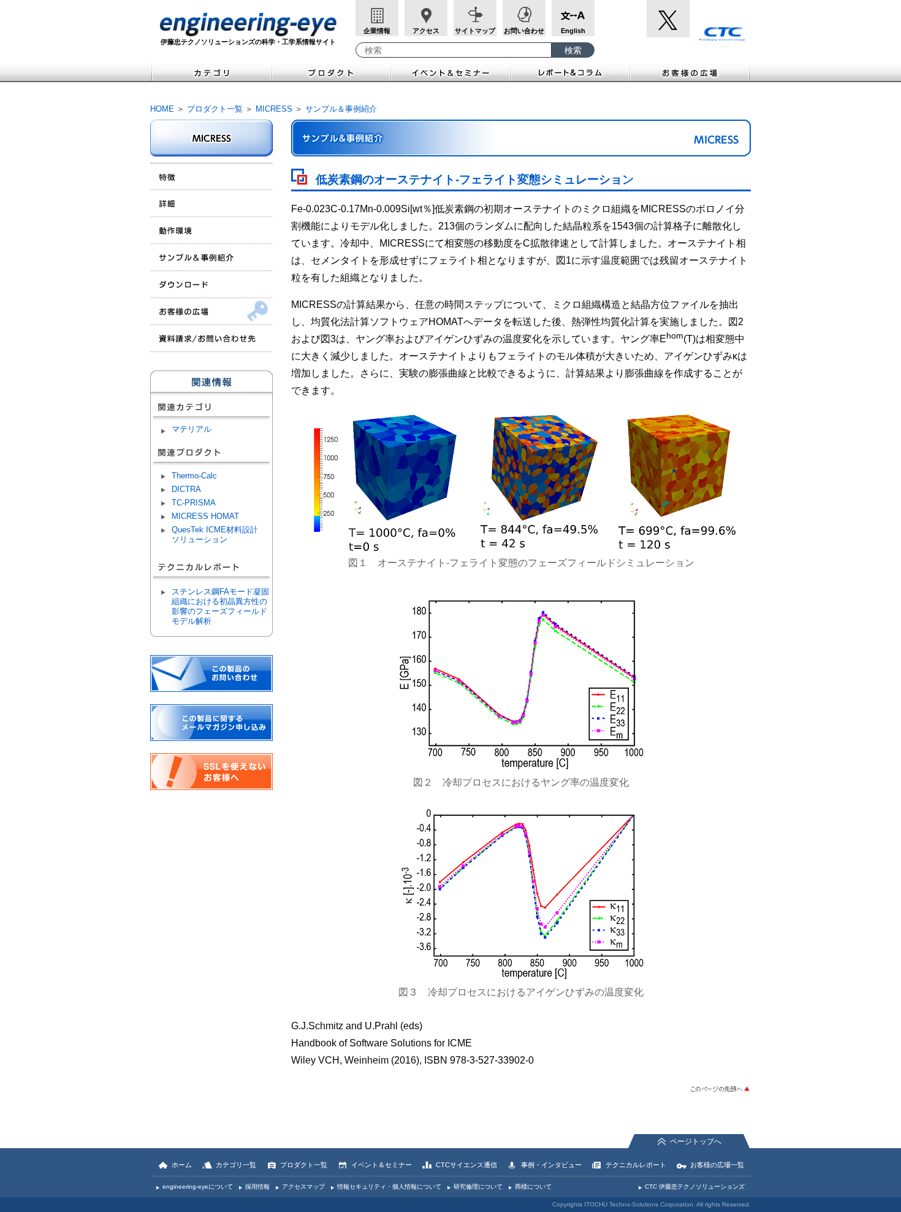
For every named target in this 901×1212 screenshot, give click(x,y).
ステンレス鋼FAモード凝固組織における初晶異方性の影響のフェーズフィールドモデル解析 (220, 606)
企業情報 (376, 30)
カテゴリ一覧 (236, 1164)
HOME (162, 108)
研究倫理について (478, 1186)
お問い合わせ (524, 30)
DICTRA (186, 489)
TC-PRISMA (194, 502)
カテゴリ (211, 71)
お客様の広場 (690, 71)
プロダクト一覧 (215, 108)
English (573, 30)
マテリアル (191, 429)
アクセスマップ (303, 1186)
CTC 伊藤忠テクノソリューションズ (695, 1186)
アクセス (425, 30)
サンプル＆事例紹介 (341, 108)
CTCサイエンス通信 (466, 1164)
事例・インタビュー (551, 1164)
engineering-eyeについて (197, 1186)
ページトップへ (695, 1141)
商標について (533, 1186)
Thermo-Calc (194, 475)
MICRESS (274, 108)
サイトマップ (475, 30)
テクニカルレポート (636, 1164)
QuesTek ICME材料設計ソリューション (215, 534)
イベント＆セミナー (451, 71)
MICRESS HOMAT (205, 516)
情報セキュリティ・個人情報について (389, 1186)
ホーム (182, 1164)
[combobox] (453, 50)
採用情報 (257, 1186)
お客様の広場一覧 (717, 1164)
